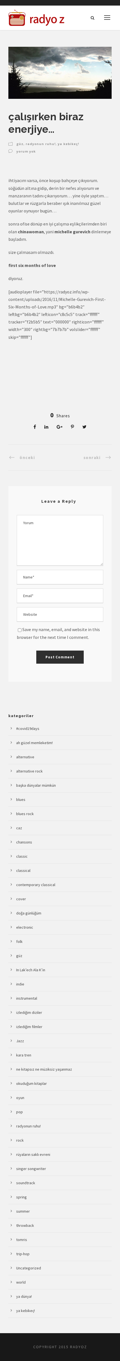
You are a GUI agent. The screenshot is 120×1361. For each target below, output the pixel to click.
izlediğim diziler (29, 1012)
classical (23, 870)
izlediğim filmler (29, 1026)
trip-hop (23, 1253)
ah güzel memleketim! (34, 742)
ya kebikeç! (68, 144)
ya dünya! (24, 1296)
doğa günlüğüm (28, 913)
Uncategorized (28, 1268)
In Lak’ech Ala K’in (30, 969)
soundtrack (25, 1182)
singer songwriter (31, 1168)
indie (20, 984)
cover (21, 898)
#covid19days (27, 728)
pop (19, 1111)
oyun (20, 1097)
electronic (24, 927)
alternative (25, 756)
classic (22, 856)
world (21, 1282)
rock (20, 1140)
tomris (21, 1239)
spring (21, 1197)
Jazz (20, 1040)
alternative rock (29, 771)
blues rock (25, 813)
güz (19, 144)
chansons (24, 842)
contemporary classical (35, 884)
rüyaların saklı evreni (33, 1154)
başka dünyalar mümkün (36, 785)
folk (19, 941)
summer (23, 1211)
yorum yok (26, 151)
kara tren (23, 1055)
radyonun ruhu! (41, 144)
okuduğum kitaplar (31, 1083)
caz (19, 827)
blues (20, 799)
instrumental (26, 998)
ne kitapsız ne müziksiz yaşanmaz (44, 1069)
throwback (25, 1225)
